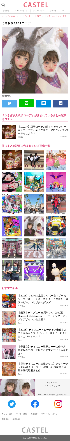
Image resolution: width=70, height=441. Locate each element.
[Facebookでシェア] (60, 103)
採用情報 (16, 419)
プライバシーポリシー (50, 414)
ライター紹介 (7, 414)
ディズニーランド (21, 11)
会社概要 (34, 414)
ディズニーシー (39, 11)
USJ (63, 11)
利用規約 (5, 419)
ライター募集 (21, 414)
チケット (53, 11)
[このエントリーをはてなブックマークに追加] (43, 103)
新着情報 (6, 11)
